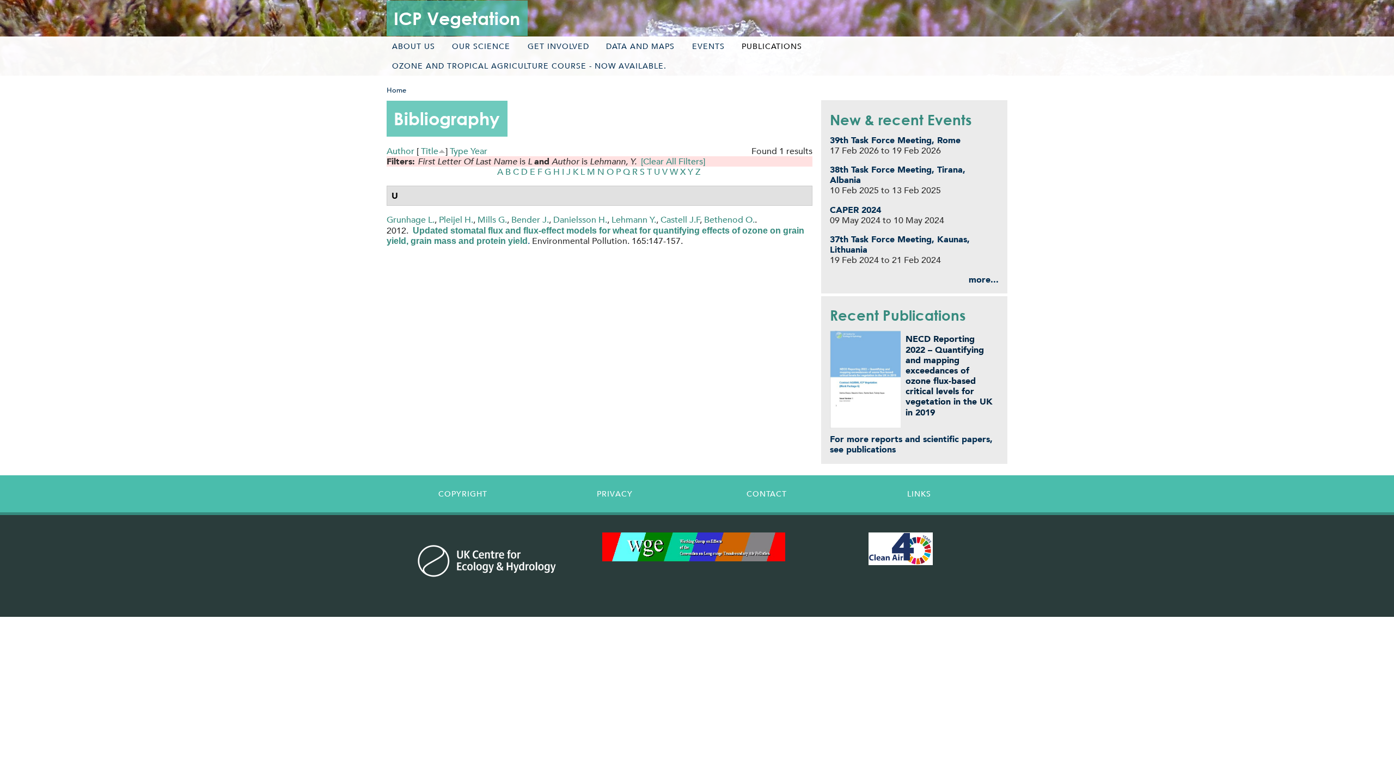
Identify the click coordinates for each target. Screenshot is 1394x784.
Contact (767, 494)
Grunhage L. (411, 219)
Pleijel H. (456, 219)
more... (984, 279)
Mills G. (492, 219)
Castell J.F (680, 219)
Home (396, 90)
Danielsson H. (580, 219)
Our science (481, 46)
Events (708, 46)
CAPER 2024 (855, 210)
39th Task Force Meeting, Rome (895, 140)
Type (459, 151)
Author (400, 151)
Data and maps (640, 46)
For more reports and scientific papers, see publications (911, 444)
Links (919, 494)
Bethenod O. (729, 219)
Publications (772, 46)
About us (413, 46)
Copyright (462, 494)
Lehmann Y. (634, 219)
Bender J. (530, 219)
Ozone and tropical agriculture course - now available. (529, 66)
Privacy (615, 494)
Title (429, 151)
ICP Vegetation (457, 18)
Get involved (558, 46)
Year (478, 151)
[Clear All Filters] (673, 161)
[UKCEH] (487, 561)
